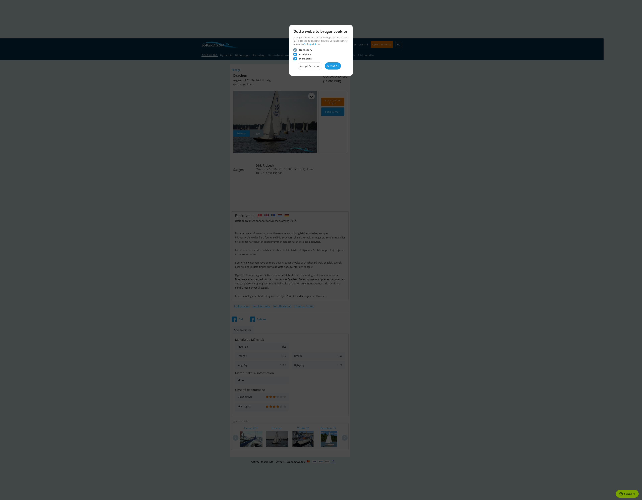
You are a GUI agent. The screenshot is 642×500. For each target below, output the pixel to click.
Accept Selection (309, 66)
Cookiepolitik (309, 44)
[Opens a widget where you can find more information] (627, 494)
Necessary (305, 49)
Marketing (305, 58)
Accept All (333, 66)
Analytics (305, 54)
